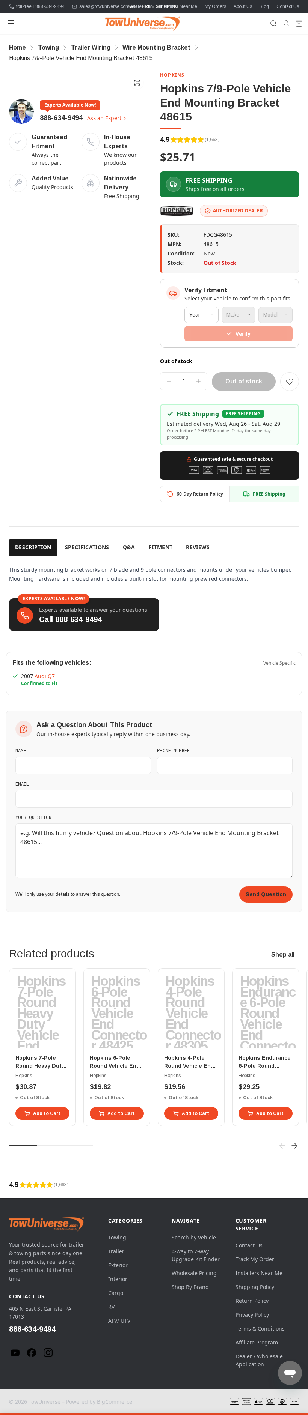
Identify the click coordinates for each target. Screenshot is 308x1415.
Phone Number (173, 750)
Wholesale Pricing (194, 1273)
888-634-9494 (61, 118)
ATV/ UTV (119, 1320)
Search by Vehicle (194, 1237)
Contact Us (287, 6)
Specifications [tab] (87, 547)
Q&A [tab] (129, 547)
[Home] (142, 23)
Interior (117, 1279)
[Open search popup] (273, 23)
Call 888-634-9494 (70, 619)
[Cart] (299, 23)
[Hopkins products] (177, 210)
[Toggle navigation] (11, 23)
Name (20, 750)
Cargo (115, 1292)
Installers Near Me (178, 6)
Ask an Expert (104, 118)
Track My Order (255, 1259)
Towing (117, 1237)
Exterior (118, 1265)
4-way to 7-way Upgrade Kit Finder (196, 1255)
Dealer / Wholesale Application (259, 1360)
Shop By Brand (190, 1286)
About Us (243, 6)
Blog (264, 6)
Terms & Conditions (260, 1328)
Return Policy (252, 1300)
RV (111, 1306)
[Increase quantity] (198, 381)
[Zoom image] (137, 82)
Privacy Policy (252, 1314)
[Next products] (294, 1145)
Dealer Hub (140, 6)
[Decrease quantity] (169, 381)
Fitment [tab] (160, 547)
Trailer (116, 1251)
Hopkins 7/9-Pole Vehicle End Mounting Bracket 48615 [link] (81, 58)
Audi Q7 (45, 676)
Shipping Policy (255, 1286)
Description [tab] (33, 547)
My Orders (215, 6)
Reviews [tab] (198, 547)
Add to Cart (46, 1113)
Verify (243, 333)
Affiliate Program (257, 1342)
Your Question (33, 817)
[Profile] (286, 23)
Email (22, 784)
